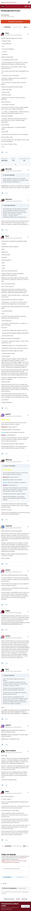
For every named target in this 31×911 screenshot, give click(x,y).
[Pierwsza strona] (2, 27)
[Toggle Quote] (3, 175)
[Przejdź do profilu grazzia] (2, 571)
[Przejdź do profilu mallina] (2, 611)
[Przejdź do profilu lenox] (2, 34)
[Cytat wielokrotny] (2, 152)
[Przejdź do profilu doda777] (2, 415)
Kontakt (18, 899)
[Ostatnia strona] (29, 27)
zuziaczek (8, 526)
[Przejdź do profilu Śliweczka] (2, 170)
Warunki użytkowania (6, 909)
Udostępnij (8, 877)
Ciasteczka (24, 899)
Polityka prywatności (9, 899)
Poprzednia (7, 27)
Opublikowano (13, 35)
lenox (7, 33)
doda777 (8, 414)
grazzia (7, 570)
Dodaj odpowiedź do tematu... (12, 868)
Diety (13, 16)
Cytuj (6, 152)
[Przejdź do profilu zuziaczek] (2, 526)
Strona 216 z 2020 (17, 27)
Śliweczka (8, 169)
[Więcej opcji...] (28, 34)
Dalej (25, 27)
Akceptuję (26, 906)
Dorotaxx (6, 15)
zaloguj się (21, 857)
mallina (7, 611)
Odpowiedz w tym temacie (15, 21)
